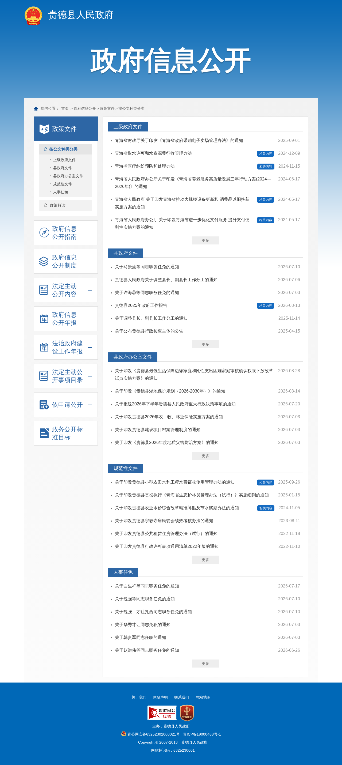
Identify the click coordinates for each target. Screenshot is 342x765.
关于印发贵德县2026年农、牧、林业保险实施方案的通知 (169, 416)
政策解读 (57, 205)
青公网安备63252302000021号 (153, 734)
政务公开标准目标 (67, 433)
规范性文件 (62, 184)
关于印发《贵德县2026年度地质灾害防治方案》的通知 (167, 442)
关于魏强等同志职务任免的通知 (145, 599)
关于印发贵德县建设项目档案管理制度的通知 (157, 429)
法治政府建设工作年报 (67, 347)
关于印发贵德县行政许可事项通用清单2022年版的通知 (167, 546)
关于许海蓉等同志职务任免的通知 (147, 292)
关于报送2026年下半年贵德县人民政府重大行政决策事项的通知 (175, 404)
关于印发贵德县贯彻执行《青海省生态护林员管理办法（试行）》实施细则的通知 (192, 495)
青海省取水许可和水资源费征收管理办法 (153, 153)
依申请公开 (67, 404)
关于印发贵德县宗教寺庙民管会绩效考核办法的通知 (164, 520)
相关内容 (265, 154)
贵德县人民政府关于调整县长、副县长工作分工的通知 (166, 279)
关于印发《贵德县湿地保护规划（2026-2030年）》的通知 (170, 391)
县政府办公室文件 (68, 176)
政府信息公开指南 (64, 232)
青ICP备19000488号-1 (202, 734)
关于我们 (138, 697)
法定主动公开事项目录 (67, 375)
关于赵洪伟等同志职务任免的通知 (147, 650)
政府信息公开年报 (64, 318)
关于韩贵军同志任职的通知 (140, 637)
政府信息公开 (84, 108)
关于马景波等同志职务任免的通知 (147, 267)
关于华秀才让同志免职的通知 (142, 624)
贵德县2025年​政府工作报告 (141, 305)
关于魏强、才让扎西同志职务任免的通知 (153, 611)
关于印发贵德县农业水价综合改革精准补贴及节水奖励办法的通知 (177, 508)
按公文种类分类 (131, 108)
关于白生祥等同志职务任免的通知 (147, 586)
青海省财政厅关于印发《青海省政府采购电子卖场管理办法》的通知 (179, 140)
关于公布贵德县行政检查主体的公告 (149, 331)
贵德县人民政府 (81, 14)
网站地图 (203, 697)
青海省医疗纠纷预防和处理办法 (145, 166)
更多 (205, 240)
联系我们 (181, 697)
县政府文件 (62, 168)
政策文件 (107, 108)
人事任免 (60, 192)
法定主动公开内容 (64, 289)
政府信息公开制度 (64, 261)
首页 (65, 108)
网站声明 (160, 697)
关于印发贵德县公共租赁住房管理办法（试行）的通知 (166, 533)
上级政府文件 (64, 160)
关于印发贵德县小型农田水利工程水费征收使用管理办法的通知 (175, 482)
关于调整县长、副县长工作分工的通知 (151, 318)
